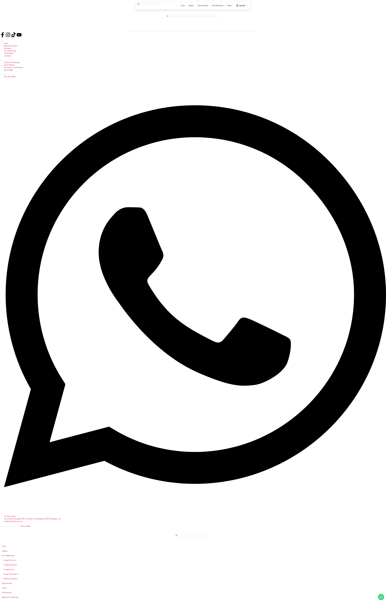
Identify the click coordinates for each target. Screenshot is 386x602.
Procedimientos (217, 5)
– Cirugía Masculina (10, 574)
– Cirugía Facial (8, 569)
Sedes (229, 5)
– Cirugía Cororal (8, 560)
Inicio (183, 5)
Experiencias (7, 583)
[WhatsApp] (381, 597)
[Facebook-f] (2, 34)
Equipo (191, 5)
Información (7, 592)
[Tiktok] (13, 34)
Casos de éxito (202, 5)
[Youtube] (19, 34)
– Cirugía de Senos (9, 565)
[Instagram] (8, 34)
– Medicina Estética (10, 579)
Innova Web (25, 526)
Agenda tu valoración (10, 597)
